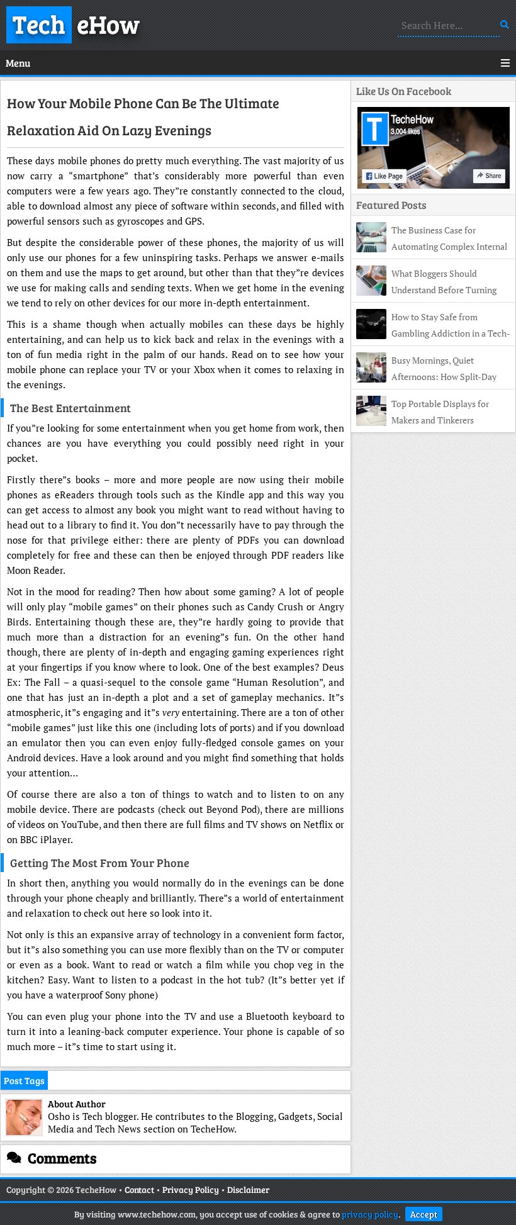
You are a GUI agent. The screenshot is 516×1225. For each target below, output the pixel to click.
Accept (423, 1214)
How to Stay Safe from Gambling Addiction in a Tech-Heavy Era (433, 333)
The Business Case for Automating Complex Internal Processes (431, 246)
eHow (76, 23)
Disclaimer (248, 1189)
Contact (139, 1189)
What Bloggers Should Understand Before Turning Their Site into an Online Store (426, 289)
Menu (18, 62)
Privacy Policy (190, 1189)
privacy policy (370, 1214)
